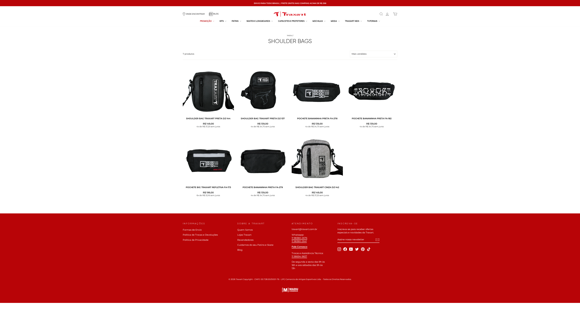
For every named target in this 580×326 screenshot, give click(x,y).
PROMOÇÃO (206, 21)
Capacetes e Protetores (291, 21)
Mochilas (318, 21)
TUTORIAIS (372, 21)
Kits (222, 21)
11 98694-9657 (299, 256)
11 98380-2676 (299, 238)
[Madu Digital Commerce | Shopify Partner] (290, 290)
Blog (239, 249)
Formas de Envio (192, 229)
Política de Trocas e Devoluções (200, 234)
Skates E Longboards (258, 21)
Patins (235, 21)
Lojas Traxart (244, 234)
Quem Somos (245, 229)
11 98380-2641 (299, 241)
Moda (334, 21)
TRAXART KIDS (352, 21)
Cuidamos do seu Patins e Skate (255, 244)
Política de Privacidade (195, 239)
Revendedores (245, 239)
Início (289, 35)
